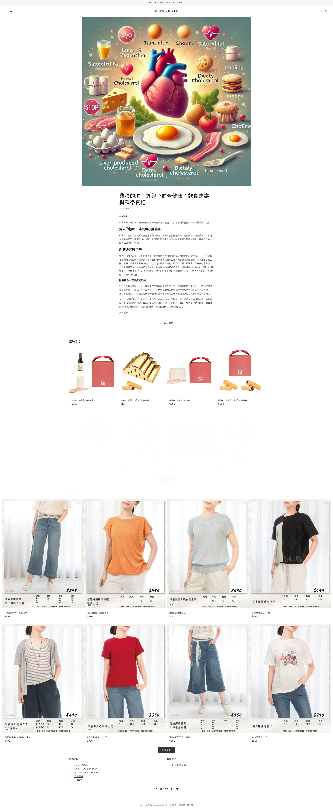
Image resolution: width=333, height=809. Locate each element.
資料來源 (123, 312)
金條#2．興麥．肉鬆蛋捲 (228, 466)
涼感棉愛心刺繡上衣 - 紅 (97, 737)
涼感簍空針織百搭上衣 (178, 613)
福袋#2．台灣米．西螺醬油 (82, 400)
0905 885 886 (90, 772)
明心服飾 (183, 765)
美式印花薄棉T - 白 (259, 737)
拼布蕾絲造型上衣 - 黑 (261, 613)
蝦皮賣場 (78, 776)
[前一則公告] (5, 2)
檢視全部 (166, 479)
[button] (5, 11)
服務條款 (190, 805)
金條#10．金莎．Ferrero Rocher (134, 466)
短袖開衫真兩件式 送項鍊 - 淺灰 (17, 737)
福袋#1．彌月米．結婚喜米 (180, 400)
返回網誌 (168, 323)
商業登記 (78, 780)
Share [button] (124, 216)
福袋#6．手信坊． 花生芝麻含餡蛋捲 (233, 400)
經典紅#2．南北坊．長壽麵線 (181, 466)
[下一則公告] (328, 2)
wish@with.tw (90, 768)
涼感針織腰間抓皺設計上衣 (97, 613)
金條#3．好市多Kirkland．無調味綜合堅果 (88, 466)
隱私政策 (182, 805)
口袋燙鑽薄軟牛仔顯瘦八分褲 (16, 613)
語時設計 (85, 765)
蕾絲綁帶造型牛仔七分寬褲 (180, 737)
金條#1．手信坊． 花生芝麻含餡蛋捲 (135, 400)
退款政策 (173, 805)
